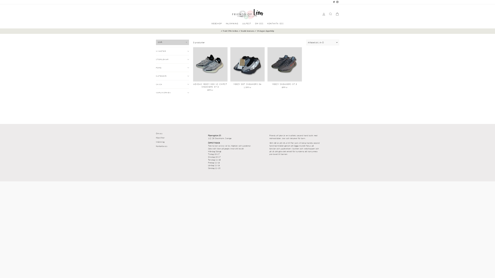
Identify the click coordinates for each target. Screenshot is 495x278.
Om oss (159, 133)
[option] (247, 31)
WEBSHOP (216, 24)
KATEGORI (161, 76)
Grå (160, 42)
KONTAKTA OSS (275, 24)
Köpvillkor (160, 138)
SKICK (159, 84)
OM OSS (259, 24)
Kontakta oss (161, 146)
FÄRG (159, 68)
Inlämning (160, 142)
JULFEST (246, 24)
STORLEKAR (162, 59)
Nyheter (161, 51)
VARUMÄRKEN (163, 93)
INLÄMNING (232, 24)
